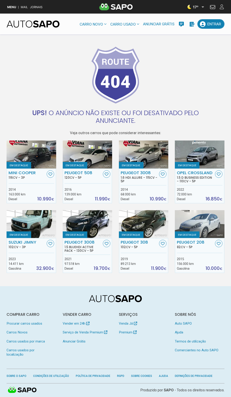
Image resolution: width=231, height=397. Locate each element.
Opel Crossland (195, 176)
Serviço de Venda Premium (83, 332)
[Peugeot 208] (199, 224)
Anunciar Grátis (158, 24)
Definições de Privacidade (194, 376)
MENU (11, 7)
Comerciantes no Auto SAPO (196, 350)
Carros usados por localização (21, 352)
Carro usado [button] (123, 24)
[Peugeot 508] (87, 154)
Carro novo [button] (91, 24)
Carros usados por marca (26, 341)
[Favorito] (50, 174)
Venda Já (126, 323)
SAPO (22, 390)
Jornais (36, 7)
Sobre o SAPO (16, 376)
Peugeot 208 (190, 244)
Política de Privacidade (93, 376)
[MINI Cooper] (31, 154)
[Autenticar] (212, 7)
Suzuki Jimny (22, 244)
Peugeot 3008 (139, 176)
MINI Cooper (22, 174)
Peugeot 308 (134, 244)
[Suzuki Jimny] (31, 224)
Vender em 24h (74, 323)
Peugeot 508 (78, 174)
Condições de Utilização (51, 376)
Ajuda (179, 332)
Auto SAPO (183, 323)
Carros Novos (17, 332)
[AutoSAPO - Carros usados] (33, 24)
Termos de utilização (190, 341)
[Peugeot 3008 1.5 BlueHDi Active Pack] (87, 224)
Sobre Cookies (141, 376)
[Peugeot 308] (143, 224)
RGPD (120, 376)
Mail (24, 7)
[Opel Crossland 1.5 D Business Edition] (199, 154)
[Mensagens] (181, 24)
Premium (126, 332)
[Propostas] (191, 24)
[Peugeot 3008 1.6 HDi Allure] (143, 154)
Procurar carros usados (24, 323)
